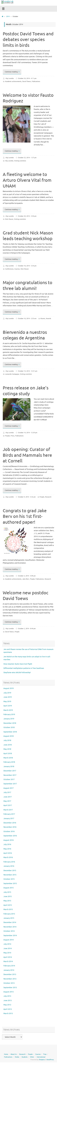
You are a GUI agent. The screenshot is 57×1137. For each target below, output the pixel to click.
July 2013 (7, 996)
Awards (48, 318)
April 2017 (7, 805)
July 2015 (7, 892)
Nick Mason (9, 219)
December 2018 (9, 723)
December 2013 (9, 974)
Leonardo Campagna (12, 374)
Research (48, 497)
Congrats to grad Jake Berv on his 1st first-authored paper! (25, 516)
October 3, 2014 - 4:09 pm (27, 576)
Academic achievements (13, 81)
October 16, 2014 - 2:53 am (27, 318)
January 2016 (8, 866)
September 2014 (10, 935)
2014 (8, 16)
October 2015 (9, 879)
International (41, 1057)
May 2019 (7, 701)
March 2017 (8, 810)
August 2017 (8, 788)
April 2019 (7, 706)
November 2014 (9, 927)
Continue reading (11, 72)
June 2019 (7, 697)
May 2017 (7, 801)
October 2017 (9, 779)
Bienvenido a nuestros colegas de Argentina (25, 335)
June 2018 (7, 745)
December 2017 (9, 771)
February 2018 (9, 762)
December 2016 (9, 823)
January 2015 (8, 918)
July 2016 (7, 844)
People (7, 436)
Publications (36, 81)
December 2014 (9, 922)
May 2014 (7, 953)
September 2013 (10, 987)
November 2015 (9, 875)
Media (17, 1057)
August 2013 (8, 992)
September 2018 (10, 732)
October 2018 (9, 727)
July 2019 (7, 693)
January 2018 (8, 766)
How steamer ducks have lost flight (17, 664)
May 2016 (7, 849)
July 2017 (7, 792)
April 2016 (7, 853)
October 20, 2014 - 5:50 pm (27, 216)
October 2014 (9, 931)
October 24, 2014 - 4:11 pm (27, 78)
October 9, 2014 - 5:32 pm (27, 497)
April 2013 (7, 1009)
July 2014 (7, 944)
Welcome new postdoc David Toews (25, 595)
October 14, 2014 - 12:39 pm (27, 433)
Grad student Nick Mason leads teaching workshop (28, 236)
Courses (17, 269)
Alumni (42, 318)
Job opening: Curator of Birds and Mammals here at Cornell (27, 455)
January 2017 (8, 818)
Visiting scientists (20, 161)
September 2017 (10, 784)
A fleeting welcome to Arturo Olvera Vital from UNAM (27, 180)
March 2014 (8, 961)
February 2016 (9, 862)
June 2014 (7, 948)
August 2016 (8, 840)
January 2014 (8, 970)
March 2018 (8, 758)
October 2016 (9, 831)
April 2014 (7, 957)
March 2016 (8, 857)
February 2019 (9, 714)
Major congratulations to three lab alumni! (27, 285)
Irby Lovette (10, 78)
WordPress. (50, 1060)
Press (12, 436)
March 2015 (8, 909)
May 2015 (7, 901)
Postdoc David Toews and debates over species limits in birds (28, 39)
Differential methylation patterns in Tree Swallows (23, 668)
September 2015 (10, 883)
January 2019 (8, 719)
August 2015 (8, 888)
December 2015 (9, 870)
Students (25, 1057)
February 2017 (9, 814)
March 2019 (8, 710)
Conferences (9, 269)
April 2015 (7, 905)
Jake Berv (25, 579)
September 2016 (10, 836)
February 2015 (9, 914)
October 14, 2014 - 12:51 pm (27, 371)
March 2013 (8, 1013)
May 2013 (7, 1005)
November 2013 (9, 979)
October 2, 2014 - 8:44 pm (27, 628)
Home (6, 1054)
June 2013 (7, 1000)
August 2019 (8, 688)
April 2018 (7, 753)
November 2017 (9, 775)
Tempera (42, 1060)
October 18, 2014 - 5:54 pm (27, 266)
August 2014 (8, 940)
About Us (14, 1054)
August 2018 (8, 736)
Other (32, 1057)
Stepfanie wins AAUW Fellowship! (17, 672)
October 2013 (9, 983)
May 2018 (7, 749)
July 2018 (7, 740)
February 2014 (9, 966)
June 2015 (7, 896)
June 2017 (7, 797)
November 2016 (9, 827)
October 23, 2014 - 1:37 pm (27, 158)
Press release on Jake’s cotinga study (25, 391)
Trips (44, 1054)
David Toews (26, 81)
